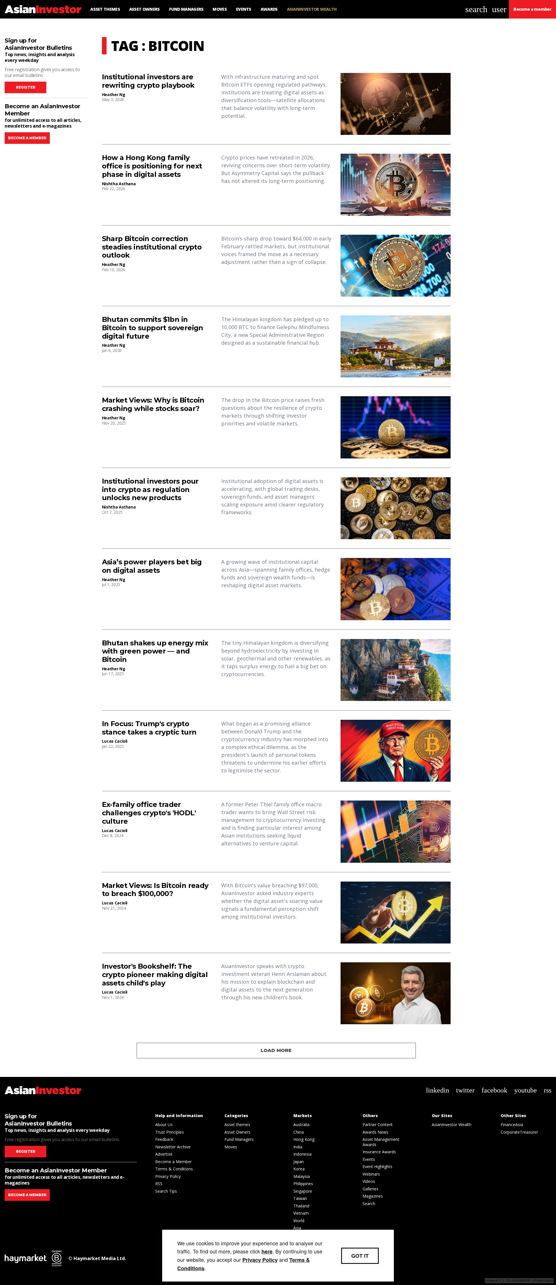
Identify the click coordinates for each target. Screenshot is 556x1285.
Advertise (164, 1154)
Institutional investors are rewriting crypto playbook (148, 81)
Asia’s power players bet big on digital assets (152, 566)
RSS (158, 1183)
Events (369, 1159)
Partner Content (378, 1124)
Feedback (164, 1139)
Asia (297, 1228)
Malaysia (301, 1176)
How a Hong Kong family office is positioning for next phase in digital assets (152, 166)
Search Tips (166, 1191)
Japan (298, 1161)
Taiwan (300, 1198)
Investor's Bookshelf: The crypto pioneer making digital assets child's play (155, 974)
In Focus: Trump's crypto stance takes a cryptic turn (149, 728)
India (297, 1147)
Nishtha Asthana (119, 183)
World (298, 1220)
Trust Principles (169, 1132)
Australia (301, 1124)
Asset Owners (237, 1132)
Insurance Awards (379, 1151)
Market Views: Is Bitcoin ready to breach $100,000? (155, 890)
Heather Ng (113, 94)
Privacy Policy (168, 1176)
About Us (164, 1124)
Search (369, 1203)
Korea (299, 1169)
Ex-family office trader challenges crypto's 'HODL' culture (149, 813)
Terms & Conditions (174, 1169)
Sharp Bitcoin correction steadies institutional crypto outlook (152, 247)
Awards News (375, 1132)
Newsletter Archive (173, 1147)
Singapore (302, 1191)
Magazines (373, 1196)
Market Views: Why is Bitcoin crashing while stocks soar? (153, 404)
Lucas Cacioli (114, 741)
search (476, 9)
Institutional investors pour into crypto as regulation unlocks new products (150, 489)
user (499, 9)
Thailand (301, 1206)
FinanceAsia (512, 1124)
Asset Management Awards (381, 1142)
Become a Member (173, 1161)
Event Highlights (377, 1166)
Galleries (370, 1189)
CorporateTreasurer (519, 1132)
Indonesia (302, 1154)
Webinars (371, 1174)
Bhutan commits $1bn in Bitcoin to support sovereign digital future (152, 327)
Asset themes (237, 1124)
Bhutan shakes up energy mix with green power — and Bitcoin (155, 651)
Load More (276, 1050)
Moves (230, 1147)
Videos (369, 1181)
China (298, 1132)
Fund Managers (239, 1139)
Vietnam (301, 1213)
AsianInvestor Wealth (451, 1124)
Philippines (303, 1183)
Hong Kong (303, 1139)
